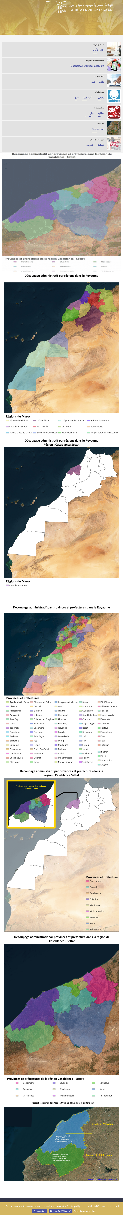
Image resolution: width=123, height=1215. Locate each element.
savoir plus (89, 1211)
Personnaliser (39, 1211)
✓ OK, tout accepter (60, 1211)
